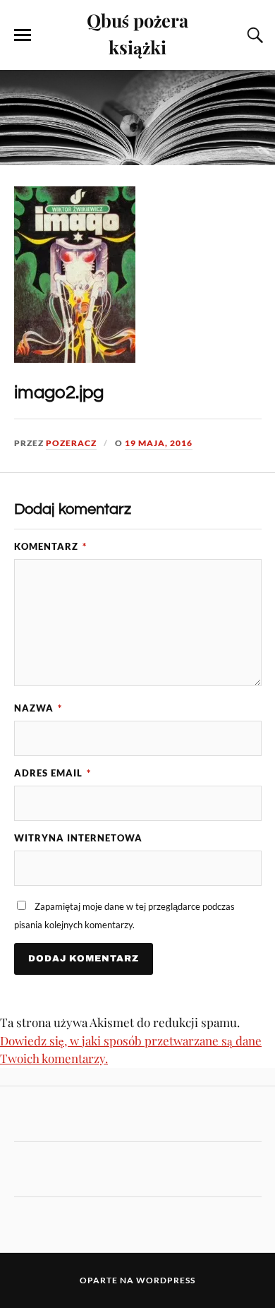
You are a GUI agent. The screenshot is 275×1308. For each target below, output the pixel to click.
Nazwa (38, 708)
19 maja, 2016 (158, 443)
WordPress (165, 1280)
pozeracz (71, 443)
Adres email (52, 773)
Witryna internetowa (78, 838)
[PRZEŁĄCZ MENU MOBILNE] (22, 35)
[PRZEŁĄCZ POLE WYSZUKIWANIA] (253, 35)
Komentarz (50, 546)
